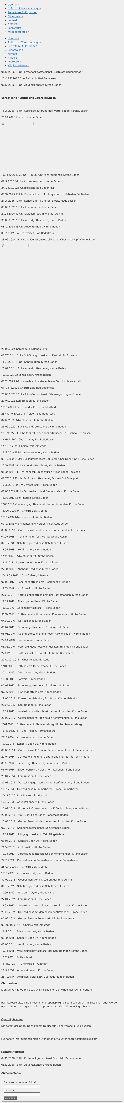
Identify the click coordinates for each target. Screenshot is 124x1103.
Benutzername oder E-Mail (20, 1082)
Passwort (9, 1090)
